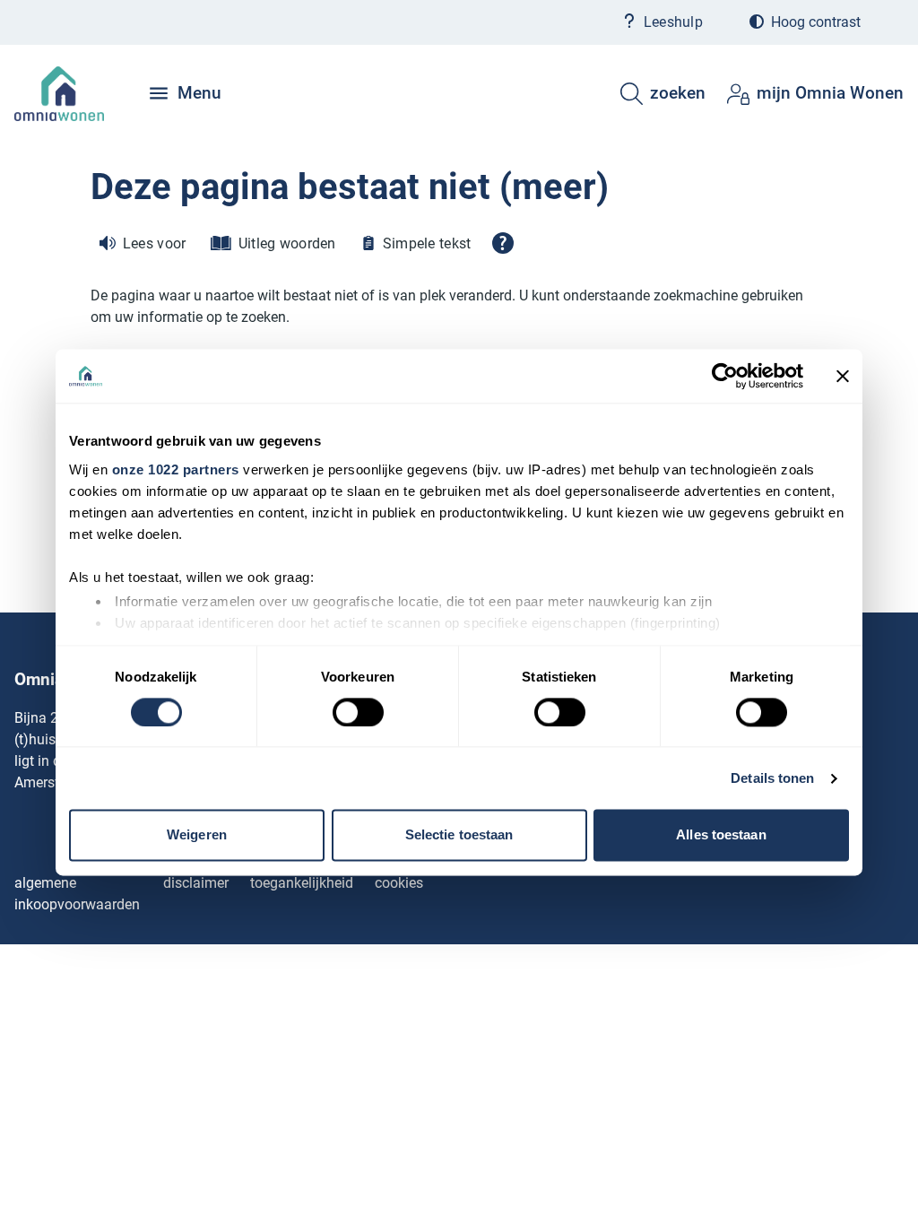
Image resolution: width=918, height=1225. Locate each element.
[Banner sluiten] (842, 375)
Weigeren (197, 835)
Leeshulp (673, 21)
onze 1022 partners (175, 469)
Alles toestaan (721, 835)
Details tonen (772, 778)
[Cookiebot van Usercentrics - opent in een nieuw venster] (724, 375)
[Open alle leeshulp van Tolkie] (503, 243)
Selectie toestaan (459, 835)
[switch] (358, 712)
